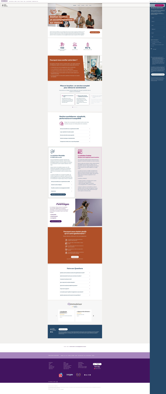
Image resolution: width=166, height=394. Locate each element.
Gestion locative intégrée (56, 184)
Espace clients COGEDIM (67, 367)
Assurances (53, 191)
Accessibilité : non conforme (67, 365)
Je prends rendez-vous (95, 32)
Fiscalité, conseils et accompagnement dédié (60, 187)
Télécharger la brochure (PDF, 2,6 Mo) (58, 194)
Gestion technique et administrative (67, 138)
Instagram (88, 374)
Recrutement (80, 364)
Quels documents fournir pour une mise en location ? (70, 275)
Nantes (76, 355)
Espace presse (80, 365)
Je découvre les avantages (56, 221)
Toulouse (93, 355)
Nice (85, 355)
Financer (21, 1)
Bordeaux (62, 355)
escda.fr (62, 389)
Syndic (79, 5)
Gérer (24, 1)
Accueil (65, 346)
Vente (90, 5)
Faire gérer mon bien (155, 41)
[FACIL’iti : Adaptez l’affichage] (97, 368)
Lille (64, 355)
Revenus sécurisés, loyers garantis (67, 135)
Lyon (66, 355)
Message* (155, 49)
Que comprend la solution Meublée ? (67, 282)
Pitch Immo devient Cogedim (82, 367)
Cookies (65, 362)
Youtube (86, 374)
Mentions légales (66, 364)
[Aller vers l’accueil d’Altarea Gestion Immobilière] (5, 5)
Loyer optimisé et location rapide (67, 131)
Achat (87, 5)
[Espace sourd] (97, 366)
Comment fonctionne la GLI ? (66, 279)
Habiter (15, 1)
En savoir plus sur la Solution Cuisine (158, 44)
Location (82, 5)
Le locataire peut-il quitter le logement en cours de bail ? (71, 291)
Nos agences (51, 362)
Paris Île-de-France (81, 355)
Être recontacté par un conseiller (158, 74)
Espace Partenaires (81, 363)
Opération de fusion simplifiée (82, 366)
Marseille (69, 355)
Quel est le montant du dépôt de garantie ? (68, 285)
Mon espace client (159, 5)
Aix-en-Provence (88, 355)
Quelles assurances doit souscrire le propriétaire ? (70, 295)
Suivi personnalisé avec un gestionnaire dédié (69, 128)
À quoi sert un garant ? (64, 288)
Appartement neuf (51, 367)
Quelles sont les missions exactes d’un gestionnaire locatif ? (72, 272)
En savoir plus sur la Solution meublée (156, 43)
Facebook (84, 374)
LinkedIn (90, 374)
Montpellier (72, 355)
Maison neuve (51, 368)
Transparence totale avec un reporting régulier (69, 141)
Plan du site (50, 365)
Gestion (74, 5)
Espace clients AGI (66, 368)
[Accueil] (4, 1)
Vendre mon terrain (51, 366)
